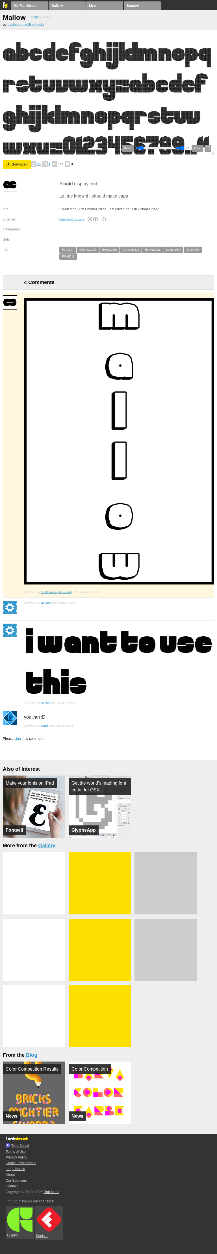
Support (133, 6)
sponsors (46, 1201)
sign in (19, 739)
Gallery (57, 6)
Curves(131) (131, 249)
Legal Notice (15, 1169)
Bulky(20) (193, 249)
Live (92, 6)
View (197, 148)
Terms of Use (16, 1152)
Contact (12, 1186)
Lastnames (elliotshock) (25, 25)
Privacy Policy (16, 1157)
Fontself (42, 1236)
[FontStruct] (5, 7)
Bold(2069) (109, 249)
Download (19, 164)
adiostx (46, 602)
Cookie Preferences (21, 1163)
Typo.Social (20, 1146)
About (10, 1175)
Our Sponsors (16, 1181)
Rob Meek (51, 1192)
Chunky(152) (87, 249)
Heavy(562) (152, 249)
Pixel (127, 148)
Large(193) (173, 249)
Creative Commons (71, 219)
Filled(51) (68, 256)
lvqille (44, 725)
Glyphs (12, 1235)
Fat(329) (67, 249)
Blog (31, 1055)
